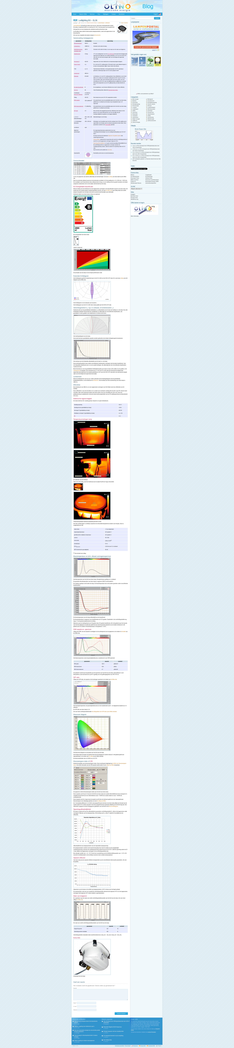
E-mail (75, 1006)
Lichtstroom (76, 73)
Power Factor (77, 64)
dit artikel (123, 631)
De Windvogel (148, 176)
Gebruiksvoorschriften (119, 1045)
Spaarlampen (151, 114)
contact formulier (152, 1032)
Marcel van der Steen (92, 22)
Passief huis (151, 112)
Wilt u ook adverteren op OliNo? (146, 93)
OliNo (134, 110)
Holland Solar (148, 178)
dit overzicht (97, 35)
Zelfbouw (135, 120)
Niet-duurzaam (151, 109)
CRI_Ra (76, 90)
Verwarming (151, 117)
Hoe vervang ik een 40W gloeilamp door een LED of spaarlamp (116, 1022)
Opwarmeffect (96, 139)
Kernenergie (136, 105)
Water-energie (136, 119)
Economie (135, 102)
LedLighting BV (77, 25)
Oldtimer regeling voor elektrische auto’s (84, 1026)
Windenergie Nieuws (136, 183)
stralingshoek (76, 370)
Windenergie (151, 119)
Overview (135, 112)
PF (74, 415)
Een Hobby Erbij (107, 1040)
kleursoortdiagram (113, 806)
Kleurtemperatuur (78, 43)
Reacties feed (134, 197)
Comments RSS (151, 1045)
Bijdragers (105, 14)
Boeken (134, 100)
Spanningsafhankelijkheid (99, 143)
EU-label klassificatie (78, 87)
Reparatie (135, 114)
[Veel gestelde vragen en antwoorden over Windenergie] (134, 61)
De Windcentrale (135, 176)
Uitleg (149, 115)
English (156, 14)
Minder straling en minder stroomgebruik (84, 1040)
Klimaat (149, 105)
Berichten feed (134, 196)
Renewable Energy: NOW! (151, 181)
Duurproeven (151, 100)
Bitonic (132, 174)
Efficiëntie (76, 76)
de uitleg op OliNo (101, 801)
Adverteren (135, 1045)
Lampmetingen (101, 22)
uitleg (122, 278)
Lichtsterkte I (77, 46)
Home (74, 14)
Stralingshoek (77, 53)
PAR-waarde (77, 100)
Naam (75, 1002)
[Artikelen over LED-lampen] (157, 61)
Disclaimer (121, 14)
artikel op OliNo (110, 765)
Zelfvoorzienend (152, 120)
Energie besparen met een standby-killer (113, 1031)
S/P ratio (76, 110)
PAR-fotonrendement (78, 106)
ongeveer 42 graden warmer (114, 135)
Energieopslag (136, 104)
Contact (114, 14)
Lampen (135, 107)
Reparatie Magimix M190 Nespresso (112, 1027)
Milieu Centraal (134, 179)
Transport (135, 115)
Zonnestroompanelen (150, 183)
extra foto (110, 149)
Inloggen (133, 194)
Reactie (75, 988)
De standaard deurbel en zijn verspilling (113, 1035)
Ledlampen (107, 22)
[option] (146, 38)
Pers (99, 14)
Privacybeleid (128, 1045)
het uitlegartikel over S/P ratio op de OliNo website (104, 711)
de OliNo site (109, 190)
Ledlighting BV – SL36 (87, 20)
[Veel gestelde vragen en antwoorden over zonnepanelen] (142, 61)
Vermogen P (76, 61)
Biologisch (150, 99)
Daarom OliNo (83, 14)
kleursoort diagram (78, 94)
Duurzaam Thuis (135, 178)
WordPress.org (134, 199)
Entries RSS (143, 1045)
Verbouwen (135, 117)
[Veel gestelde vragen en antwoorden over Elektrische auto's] (150, 61)
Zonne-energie (136, 122)
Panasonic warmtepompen (152, 179)
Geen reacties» (124, 22)
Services (92, 14)
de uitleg (110, 176)
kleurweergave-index (113, 90)
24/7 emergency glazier (138, 159)
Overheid (150, 110)
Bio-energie (135, 99)
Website (75, 1009)
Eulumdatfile (108, 124)
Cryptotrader (148, 174)
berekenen (95, 380)
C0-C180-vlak (111, 53)
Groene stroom (151, 104)
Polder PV (133, 181)
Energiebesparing (152, 102)
